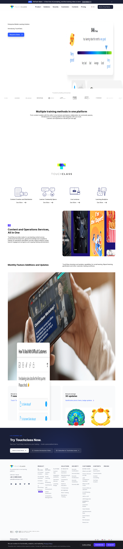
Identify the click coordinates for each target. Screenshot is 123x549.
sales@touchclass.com (16, 479)
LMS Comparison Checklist (85, 479)
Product (41, 466)
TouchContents (97, 473)
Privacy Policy (48, 544)
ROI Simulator (86, 519)
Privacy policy (14, 539)
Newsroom (85, 522)
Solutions (65, 466)
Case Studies (86, 509)
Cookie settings (86, 545)
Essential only (99, 545)
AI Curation (41, 483)
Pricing (106, 466)
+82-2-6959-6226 (15, 477)
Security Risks (75, 473)
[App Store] (15, 484)
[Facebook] (20, 484)
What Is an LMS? (86, 471)
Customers (86, 466)
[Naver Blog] (28, 484)
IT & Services (64, 488)
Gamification (48, 485)
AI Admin (40, 480)
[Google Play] (11, 484)
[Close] (112, 2)
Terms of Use (24, 539)
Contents (97, 466)
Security (75, 466)
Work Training (65, 492)
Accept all (110, 545)
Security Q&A (75, 484)
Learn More (86, 2)
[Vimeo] (24, 484)
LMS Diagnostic (86, 498)
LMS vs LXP (85, 496)
